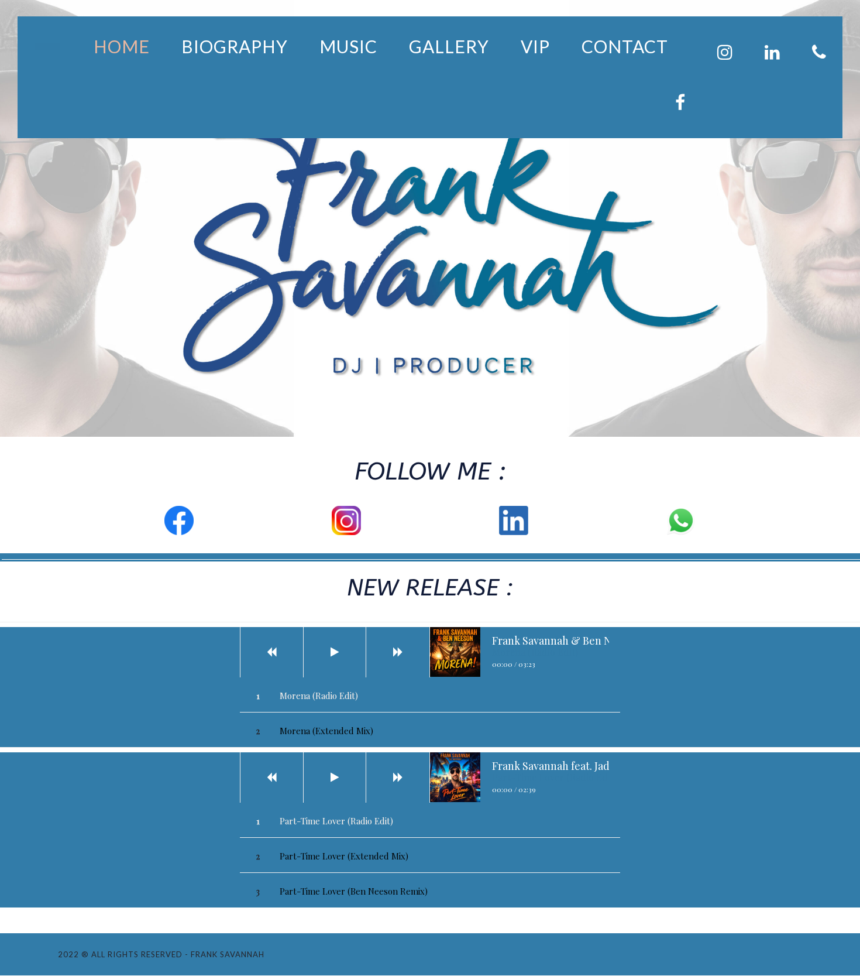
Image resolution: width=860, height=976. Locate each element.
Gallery (449, 46)
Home (122, 46)
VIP (535, 46)
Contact (625, 46)
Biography (234, 46)
